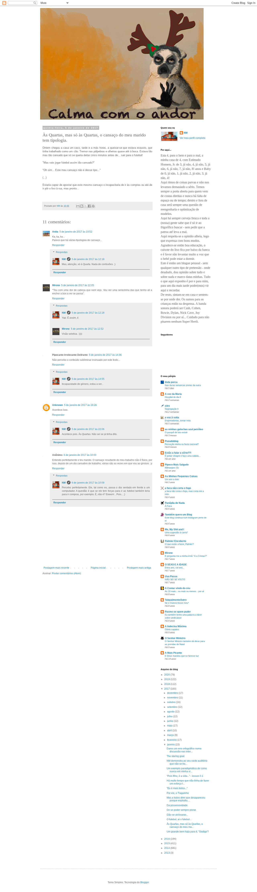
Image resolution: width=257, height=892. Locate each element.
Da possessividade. (177, 805)
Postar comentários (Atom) (66, 573)
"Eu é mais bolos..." (177, 788)
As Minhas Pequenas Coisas (181, 476)
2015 (167, 843)
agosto (171, 711)
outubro (171, 702)
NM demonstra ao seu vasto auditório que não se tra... (187, 762)
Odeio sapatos (172, 629)
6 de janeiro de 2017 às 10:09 (88, 482)
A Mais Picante (173, 652)
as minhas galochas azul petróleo (184, 429)
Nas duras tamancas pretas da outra (183, 385)
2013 (167, 852)
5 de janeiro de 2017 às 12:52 (87, 328)
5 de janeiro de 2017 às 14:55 (88, 379)
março (170, 735)
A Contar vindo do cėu (177, 588)
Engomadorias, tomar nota (178, 420)
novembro (173, 697)
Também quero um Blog (178, 514)
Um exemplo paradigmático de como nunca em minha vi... (187, 770)
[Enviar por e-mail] (78, 206)
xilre (167, 405)
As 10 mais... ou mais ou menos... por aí (184, 591)
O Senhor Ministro (175, 638)
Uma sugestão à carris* (176, 532)
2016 (167, 838)
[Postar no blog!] (82, 206)
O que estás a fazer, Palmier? (179, 544)
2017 (167, 688)
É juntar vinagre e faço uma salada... (182, 456)
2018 (167, 684)
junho (170, 721)
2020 (167, 674)
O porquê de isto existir (176, 432)
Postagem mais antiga (139, 567)
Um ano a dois (172, 479)
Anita (55, 231)
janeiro (171, 744)
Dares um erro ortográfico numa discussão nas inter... (184, 750)
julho (170, 716)
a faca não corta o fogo (178, 488)
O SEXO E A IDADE (176, 564)
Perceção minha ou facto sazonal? (182, 444)
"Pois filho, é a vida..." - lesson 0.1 (185, 776)
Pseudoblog (171, 441)
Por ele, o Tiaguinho (178, 793)
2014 (167, 848)
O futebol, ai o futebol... (179, 819)
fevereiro (172, 740)
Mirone (56, 285)
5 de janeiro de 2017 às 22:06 (88, 429)
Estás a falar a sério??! (178, 452)
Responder (58, 245)
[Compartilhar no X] (86, 206)
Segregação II (171, 409)
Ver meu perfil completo (192, 138)
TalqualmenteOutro (176, 599)
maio (170, 725)
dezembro (173, 693)
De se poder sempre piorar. (181, 810)
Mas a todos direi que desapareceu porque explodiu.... (186, 799)
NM (64, 259)
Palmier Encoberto (175, 541)
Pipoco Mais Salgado (177, 464)
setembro (172, 707)
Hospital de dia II (173, 397)
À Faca (168, 506)
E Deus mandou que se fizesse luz (182, 656)
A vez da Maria (173, 394)
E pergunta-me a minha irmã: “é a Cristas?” (186, 556)
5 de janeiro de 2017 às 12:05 (77, 285)
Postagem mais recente (56, 567)
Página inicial (98, 567)
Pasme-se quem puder (178, 611)
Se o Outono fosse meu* (177, 603)
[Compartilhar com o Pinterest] (93, 206)
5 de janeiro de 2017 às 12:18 (88, 259)
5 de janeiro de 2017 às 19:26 (80, 405)
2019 (167, 679)
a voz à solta (172, 417)
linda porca (171, 382)
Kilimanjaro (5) (172, 467)
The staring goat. (176, 756)
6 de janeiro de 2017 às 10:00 (80, 455)
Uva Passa (171, 576)
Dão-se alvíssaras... (177, 814)
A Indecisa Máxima (176, 626)
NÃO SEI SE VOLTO (175, 579)
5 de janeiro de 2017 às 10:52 (75, 231)
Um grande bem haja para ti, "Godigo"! (188, 831)
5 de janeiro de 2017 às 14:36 (105, 355)
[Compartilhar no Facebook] (89, 206)
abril (169, 730)
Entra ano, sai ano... (174, 567)
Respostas (61, 252)
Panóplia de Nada (175, 503)
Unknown (57, 405)
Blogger (144, 882)
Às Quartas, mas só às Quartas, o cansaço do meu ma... (185, 825)
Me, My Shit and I (174, 529)
